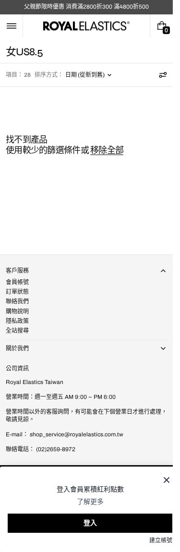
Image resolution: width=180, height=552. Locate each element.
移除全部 (106, 150)
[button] (11, 25)
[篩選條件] (162, 75)
